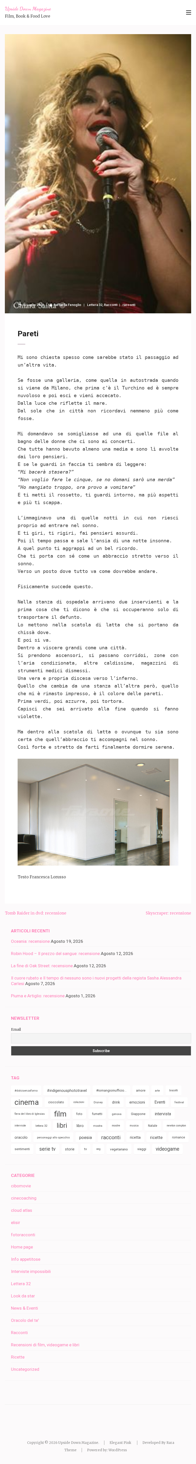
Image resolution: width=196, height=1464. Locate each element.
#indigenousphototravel (67, 1090)
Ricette (17, 1357)
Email (16, 1029)
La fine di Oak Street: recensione (42, 965)
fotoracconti (23, 1234)
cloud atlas (21, 1210)
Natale (152, 1125)
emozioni (137, 1102)
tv (85, 1149)
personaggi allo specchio (53, 1137)
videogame (167, 1149)
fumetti (97, 1114)
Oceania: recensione (30, 941)
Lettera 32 (94, 305)
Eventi (159, 1102)
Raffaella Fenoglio (67, 305)
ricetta (135, 1137)
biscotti (173, 1090)
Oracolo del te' (25, 1320)
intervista (163, 1113)
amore (140, 1090)
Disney (98, 1102)
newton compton (176, 1125)
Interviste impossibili (31, 1271)
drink (116, 1102)
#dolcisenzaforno (26, 1090)
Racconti (110, 305)
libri (62, 1125)
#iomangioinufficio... (111, 1090)
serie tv (47, 1149)
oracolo (21, 1137)
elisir (15, 1222)
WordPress (117, 1450)
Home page (22, 1247)
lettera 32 (41, 1125)
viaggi (141, 1149)
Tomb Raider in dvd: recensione (35, 913)
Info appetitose (25, 1259)
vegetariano (119, 1149)
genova (116, 1114)
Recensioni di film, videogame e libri (45, 1344)
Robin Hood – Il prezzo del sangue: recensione (55, 953)
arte (157, 1090)
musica (134, 1125)
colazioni (79, 1102)
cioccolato (56, 1102)
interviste (20, 1125)
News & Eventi (24, 1308)
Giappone (138, 1114)
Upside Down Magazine (28, 9)
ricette (156, 1137)
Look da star (23, 1295)
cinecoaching (23, 1198)
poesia (85, 1137)
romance (178, 1137)
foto (79, 1114)
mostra (97, 1125)
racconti (128, 305)
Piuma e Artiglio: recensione (38, 995)
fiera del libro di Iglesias (30, 1114)
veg (98, 1149)
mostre (116, 1125)
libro (80, 1126)
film (60, 1114)
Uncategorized (25, 1369)
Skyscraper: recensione (168, 913)
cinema (27, 1102)
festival (179, 1102)
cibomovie (21, 1185)
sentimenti (22, 1149)
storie (70, 1149)
